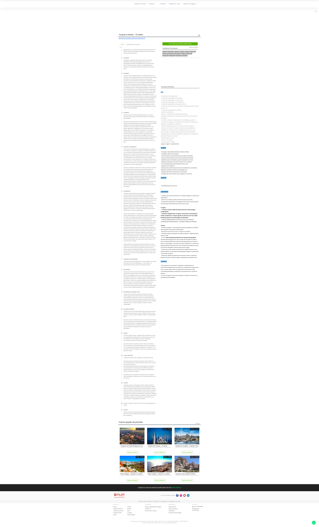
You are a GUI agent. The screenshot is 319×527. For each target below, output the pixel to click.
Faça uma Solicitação (195, 509)
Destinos (151, 4)
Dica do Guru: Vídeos (150, 511)
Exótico (184, 55)
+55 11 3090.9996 (198, 506)
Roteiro (122, 44)
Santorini (189, 53)
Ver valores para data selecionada (180, 44)
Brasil (114, 515)
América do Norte (118, 511)
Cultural (172, 55)
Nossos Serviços (173, 509)
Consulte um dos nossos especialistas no (159, 488)
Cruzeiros (163, 4)
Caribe (129, 507)
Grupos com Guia (140, 4)
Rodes (187, 51)
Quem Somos (172, 507)
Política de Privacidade (175, 513)
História (178, 55)
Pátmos (182, 51)
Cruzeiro (165, 55)
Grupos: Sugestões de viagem (153, 507)
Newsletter (172, 511)
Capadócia (177, 53)
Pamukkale (170, 53)
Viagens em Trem (174, 4)
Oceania (129, 513)
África (115, 507)
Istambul (170, 51)
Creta (183, 53)
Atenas (177, 51)
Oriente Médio (131, 515)
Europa (165, 51)
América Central (117, 509)
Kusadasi (192, 51)
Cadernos (147, 509)
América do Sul (117, 513)
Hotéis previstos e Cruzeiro (133, 44)
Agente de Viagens (189, 4)
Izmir (164, 53)
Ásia (128, 511)
